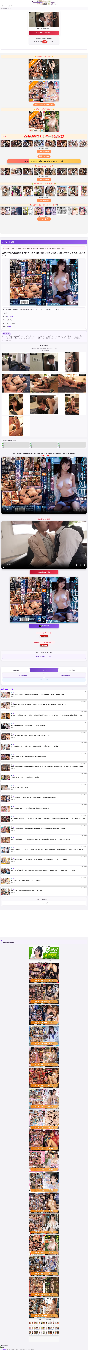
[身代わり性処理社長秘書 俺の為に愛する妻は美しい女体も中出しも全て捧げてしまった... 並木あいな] (44, 637)
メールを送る (3, 1349)
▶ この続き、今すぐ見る (44, 33)
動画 (45, 41)
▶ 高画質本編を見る (44, 572)
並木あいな (10, 316)
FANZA (10, 326)
